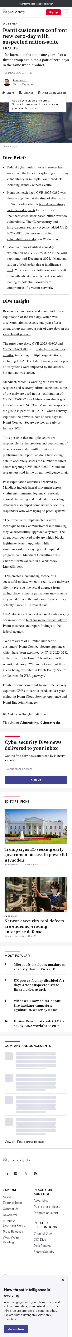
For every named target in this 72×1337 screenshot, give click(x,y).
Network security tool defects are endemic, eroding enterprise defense (34, 926)
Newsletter (10, 1215)
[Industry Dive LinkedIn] (6, 1174)
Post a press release (30, 1141)
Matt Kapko (20, 80)
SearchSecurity (44, 1252)
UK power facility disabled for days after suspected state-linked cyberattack (39, 985)
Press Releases (13, 1231)
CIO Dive (40, 1239)
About (7, 1196)
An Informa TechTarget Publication (36, 3)
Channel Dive (43, 1233)
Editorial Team (12, 1202)
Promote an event (46, 1213)
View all (10, 1141)
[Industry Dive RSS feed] (36, 1174)
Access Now (16, 1329)
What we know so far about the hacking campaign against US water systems (37, 1005)
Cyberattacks (50, 722)
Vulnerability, (30, 722)
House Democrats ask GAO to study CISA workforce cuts (39, 1023)
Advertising (41, 1200)
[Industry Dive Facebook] (16, 1174)
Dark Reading (42, 1245)
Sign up (53, 12)
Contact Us (10, 1209)
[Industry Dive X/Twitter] (26, 1174)
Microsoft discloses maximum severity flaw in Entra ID (39, 966)
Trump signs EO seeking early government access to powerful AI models (35, 854)
